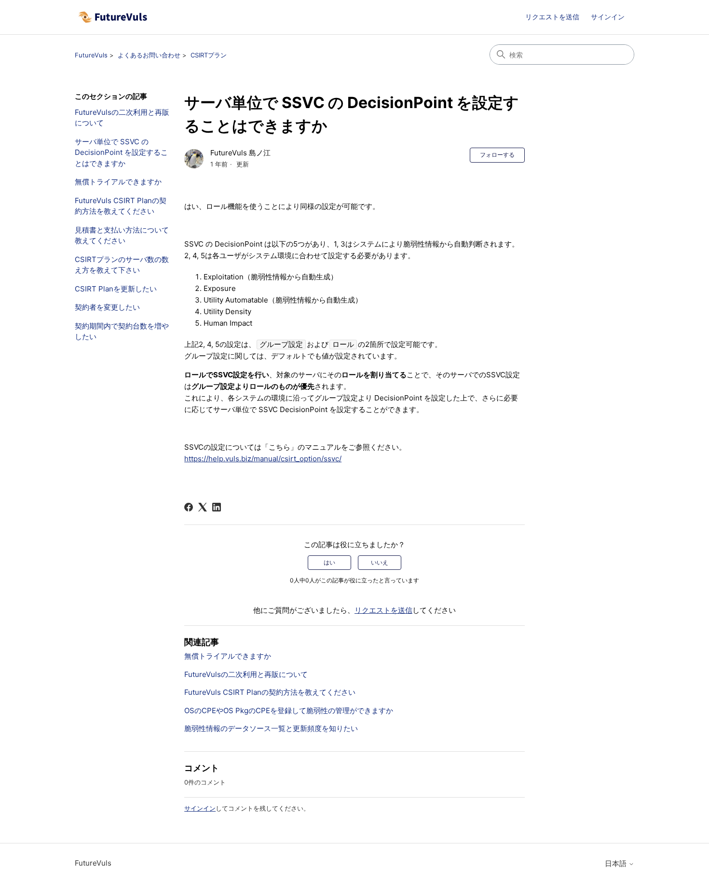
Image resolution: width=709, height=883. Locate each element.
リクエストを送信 (552, 17)
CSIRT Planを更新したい (116, 288)
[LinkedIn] (216, 507)
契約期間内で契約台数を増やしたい (122, 331)
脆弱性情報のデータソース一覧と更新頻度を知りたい (271, 728)
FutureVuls (91, 55)
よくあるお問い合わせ (149, 55)
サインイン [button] (608, 17)
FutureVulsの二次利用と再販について (122, 118)
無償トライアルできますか (118, 181)
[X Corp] (202, 507)
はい (329, 562)
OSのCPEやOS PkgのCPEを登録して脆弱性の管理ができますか (288, 710)
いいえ (379, 562)
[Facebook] (188, 507)
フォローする (497, 154)
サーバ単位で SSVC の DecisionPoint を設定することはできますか (121, 152)
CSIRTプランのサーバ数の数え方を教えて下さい (122, 265)
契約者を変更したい (107, 307)
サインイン (200, 808)
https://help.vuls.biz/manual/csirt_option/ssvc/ (262, 458)
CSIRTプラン (209, 55)
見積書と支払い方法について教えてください (122, 235)
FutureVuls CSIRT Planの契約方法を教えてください (120, 206)
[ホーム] (112, 17)
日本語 (616, 863)
